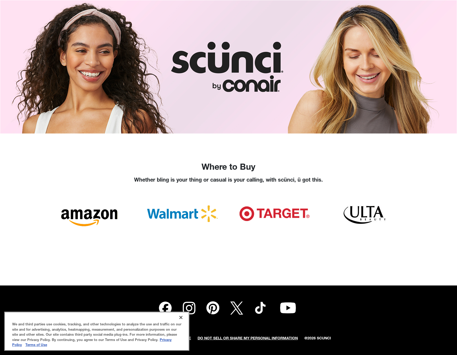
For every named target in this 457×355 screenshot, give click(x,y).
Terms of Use (36, 345)
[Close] (181, 317)
